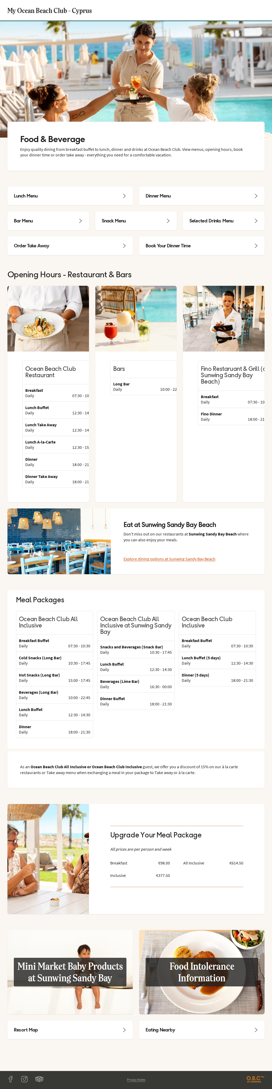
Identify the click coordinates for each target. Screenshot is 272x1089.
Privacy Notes (136, 1080)
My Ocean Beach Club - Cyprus (49, 10)
